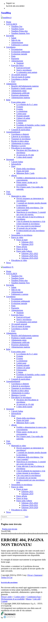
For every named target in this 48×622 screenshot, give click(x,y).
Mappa (28, 599)
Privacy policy (7, 597)
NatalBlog (6, 12)
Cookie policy (19, 597)
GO (26, 516)
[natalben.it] (6, 17)
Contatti (4, 601)
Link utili (36, 599)
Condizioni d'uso (34, 597)
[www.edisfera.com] (9, 617)
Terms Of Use (6, 577)
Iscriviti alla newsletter (9, 582)
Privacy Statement (35, 575)
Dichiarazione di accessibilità (12, 599)
